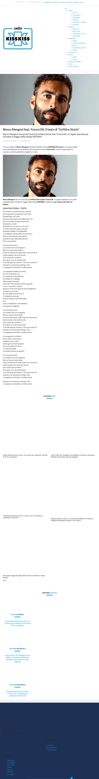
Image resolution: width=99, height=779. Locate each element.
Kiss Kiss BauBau (75, 62)
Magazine (72, 38)
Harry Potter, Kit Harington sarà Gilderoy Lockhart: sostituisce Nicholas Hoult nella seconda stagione (73, 456)
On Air (75, 13)
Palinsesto (76, 17)
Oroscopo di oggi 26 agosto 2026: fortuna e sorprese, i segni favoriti (24, 576)
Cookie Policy (51, 750)
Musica (71, 27)
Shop (71, 64)
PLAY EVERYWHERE (34, 2)
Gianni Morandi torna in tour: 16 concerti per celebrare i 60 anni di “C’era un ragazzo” (25, 456)
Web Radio (76, 36)
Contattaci (50, 745)
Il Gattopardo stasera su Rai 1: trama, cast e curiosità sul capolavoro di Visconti (23, 517)
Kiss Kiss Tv (73, 52)
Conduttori (77, 15)
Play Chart (76, 31)
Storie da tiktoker (79, 43)
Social (75, 59)
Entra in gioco (74, 66)
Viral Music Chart (79, 34)
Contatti (76, 24)
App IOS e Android (79, 22)
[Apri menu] (65, 8)
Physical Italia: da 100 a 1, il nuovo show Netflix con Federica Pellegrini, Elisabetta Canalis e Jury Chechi (72, 520)
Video (71, 55)
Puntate (75, 20)
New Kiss (76, 29)
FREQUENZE (20, 2)
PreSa (75, 50)
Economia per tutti (79, 48)
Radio (71, 10)
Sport (75, 45)
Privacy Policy (51, 748)
